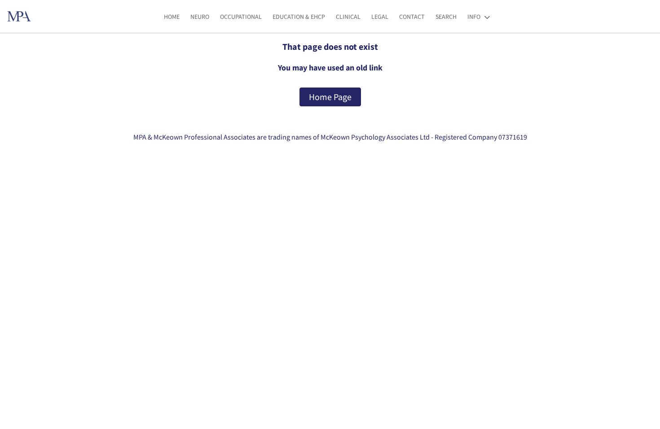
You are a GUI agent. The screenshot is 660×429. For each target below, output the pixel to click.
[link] (172, 17)
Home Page (330, 96)
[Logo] (19, 16)
